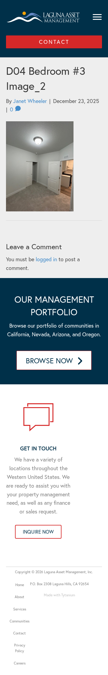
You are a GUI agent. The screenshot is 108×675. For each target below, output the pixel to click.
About (19, 597)
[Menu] (97, 17)
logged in (46, 259)
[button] (54, 41)
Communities (19, 621)
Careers (20, 663)
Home (19, 585)
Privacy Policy (19, 648)
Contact (19, 633)
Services (19, 609)
